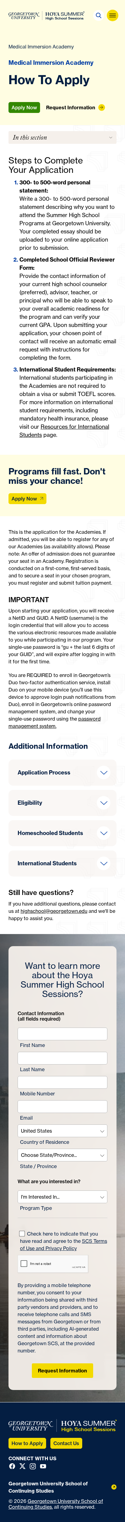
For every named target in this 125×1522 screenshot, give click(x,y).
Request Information (62, 1371)
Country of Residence (44, 1142)
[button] (98, 15)
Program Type (36, 1208)
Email (26, 1118)
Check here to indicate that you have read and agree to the (63, 1241)
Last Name (32, 1069)
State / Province (38, 1166)
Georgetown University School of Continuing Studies (55, 1504)
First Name (32, 1045)
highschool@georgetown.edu (54, 911)
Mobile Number (37, 1094)
